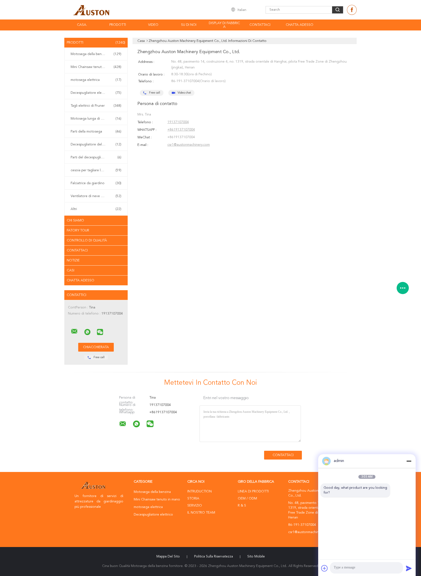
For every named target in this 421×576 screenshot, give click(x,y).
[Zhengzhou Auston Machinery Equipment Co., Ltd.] (74, 331)
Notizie (73, 260)
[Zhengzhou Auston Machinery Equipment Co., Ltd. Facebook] (352, 10)
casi (70, 270)
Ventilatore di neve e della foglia (96, 196)
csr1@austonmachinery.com (188, 144)
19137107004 (178, 122)
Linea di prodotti (253, 491)
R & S (242, 505)
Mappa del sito (168, 556)
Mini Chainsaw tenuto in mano (96, 67)
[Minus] (409, 461)
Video (153, 25)
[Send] (409, 568)
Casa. (82, 25)
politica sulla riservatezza (213, 556)
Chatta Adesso (299, 25)
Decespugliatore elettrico (96, 93)
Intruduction (199, 491)
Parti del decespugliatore (96, 157)
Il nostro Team (201, 512)
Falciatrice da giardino (96, 183)
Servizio (194, 505)
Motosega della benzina (96, 54)
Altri (96, 209)
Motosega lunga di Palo (96, 118)
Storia (193, 498)
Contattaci (259, 25)
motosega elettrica (96, 80)
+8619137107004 (181, 129)
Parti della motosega (96, 131)
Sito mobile (256, 556)
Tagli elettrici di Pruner (96, 105)
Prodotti (117, 25)
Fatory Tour (78, 230)
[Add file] (324, 568)
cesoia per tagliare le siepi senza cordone (97, 170)
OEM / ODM (247, 498)
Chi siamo (75, 220)
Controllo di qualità (87, 240)
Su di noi (188, 25)
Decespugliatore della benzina (96, 144)
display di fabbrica (224, 25)
